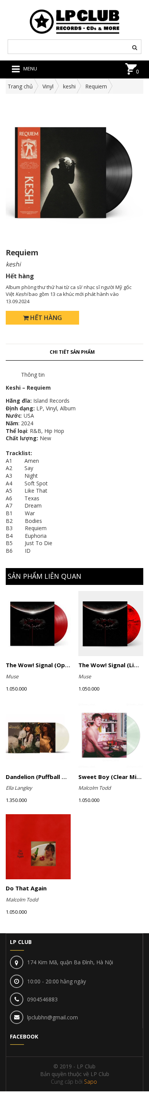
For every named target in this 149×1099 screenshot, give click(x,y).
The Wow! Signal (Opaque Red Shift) (57, 665)
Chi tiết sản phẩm (72, 352)
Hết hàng (45, 318)
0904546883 (42, 999)
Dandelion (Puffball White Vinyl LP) (55, 777)
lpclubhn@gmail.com (52, 1017)
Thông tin (33, 374)
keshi (69, 86)
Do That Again (26, 888)
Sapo (90, 1081)
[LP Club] (75, 20)
